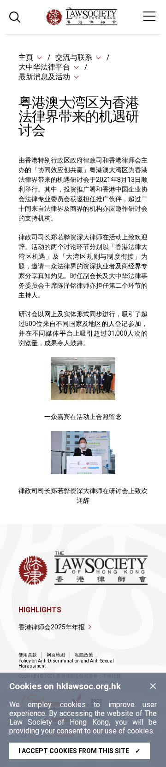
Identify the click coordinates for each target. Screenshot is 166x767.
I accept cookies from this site (79, 751)
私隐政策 (84, 654)
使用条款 (27, 654)
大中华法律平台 (44, 67)
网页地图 (56, 654)
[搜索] (14, 16)
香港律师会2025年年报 (51, 627)
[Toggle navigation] (149, 16)
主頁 (25, 57)
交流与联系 (73, 57)
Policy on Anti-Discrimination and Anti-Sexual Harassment (66, 663)
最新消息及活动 (44, 76)
